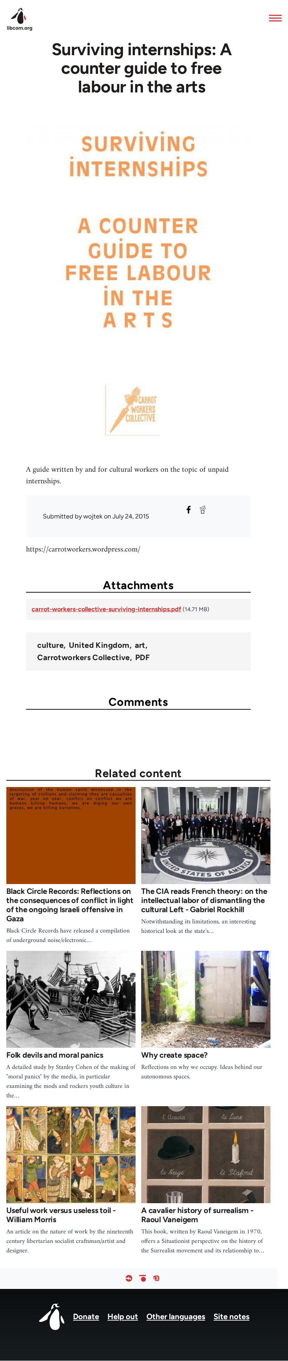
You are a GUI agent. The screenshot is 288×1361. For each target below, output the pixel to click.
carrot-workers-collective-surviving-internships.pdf (106, 609)
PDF (142, 657)
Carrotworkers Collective (83, 657)
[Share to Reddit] (202, 509)
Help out (122, 1316)
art (140, 645)
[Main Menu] (273, 18)
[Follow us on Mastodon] (156, 1278)
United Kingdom (99, 645)
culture (50, 645)
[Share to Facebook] (188, 509)
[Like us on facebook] (129, 1278)
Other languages (175, 1316)
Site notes (231, 1316)
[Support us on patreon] (142, 1278)
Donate (86, 1316)
